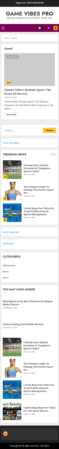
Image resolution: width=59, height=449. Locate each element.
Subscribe (56, 28)
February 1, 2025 (11, 308)
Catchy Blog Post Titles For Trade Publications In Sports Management (39, 211)
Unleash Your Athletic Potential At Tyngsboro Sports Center (37, 168)
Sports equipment (11, 232)
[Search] (48, 28)
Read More (11, 114)
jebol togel (8, 243)
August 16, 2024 (11, 328)
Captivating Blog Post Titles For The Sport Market (39, 409)
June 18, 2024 (12, 97)
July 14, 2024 (30, 196)
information (9, 265)
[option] (29, 171)
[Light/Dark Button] (41, 28)
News (6, 271)
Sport (9, 83)
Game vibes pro (29, 14)
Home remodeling (11, 142)
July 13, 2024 (30, 218)
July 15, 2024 (30, 174)
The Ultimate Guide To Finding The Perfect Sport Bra (39, 189)
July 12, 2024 (30, 414)
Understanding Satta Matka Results (23, 324)
